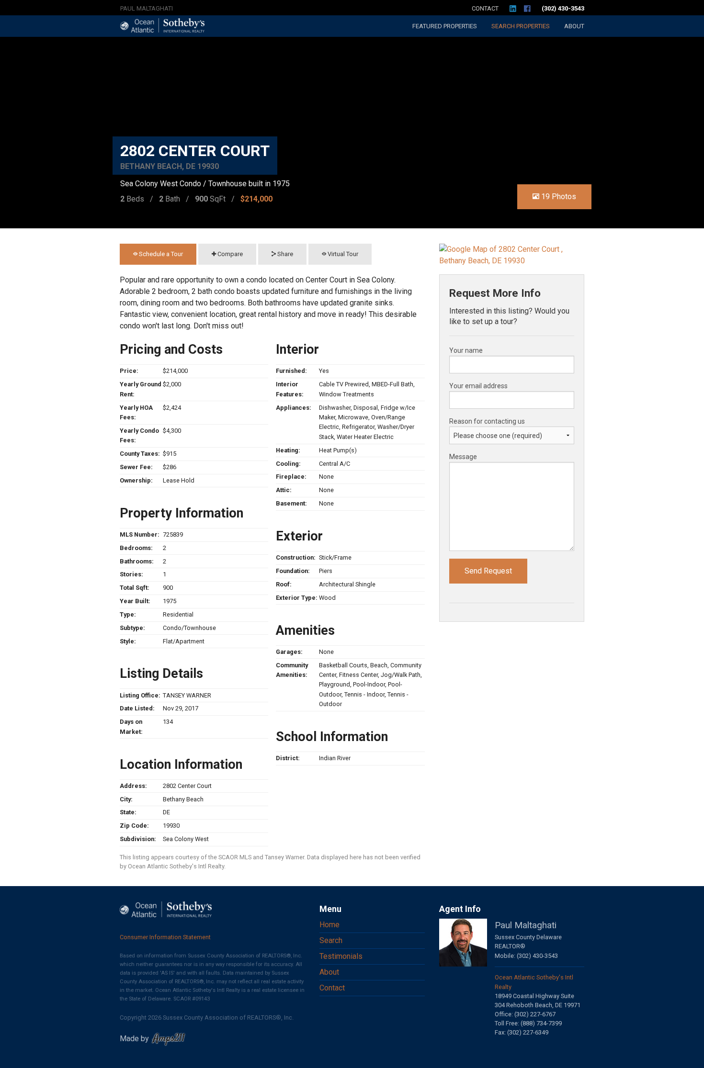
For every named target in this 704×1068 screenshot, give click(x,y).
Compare (229, 254)
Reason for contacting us (487, 421)
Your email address (478, 386)
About (574, 26)
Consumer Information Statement (165, 937)
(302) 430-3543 (563, 8)
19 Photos (557, 196)
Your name (466, 350)
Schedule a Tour (160, 254)
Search (520, 26)
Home (329, 924)
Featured (444, 26)
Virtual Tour (342, 254)
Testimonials (341, 956)
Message (463, 457)
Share (284, 254)
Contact (485, 8)
